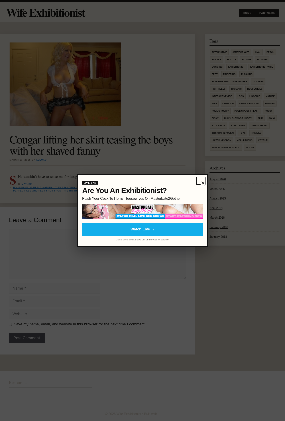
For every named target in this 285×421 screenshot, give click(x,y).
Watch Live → (142, 229)
